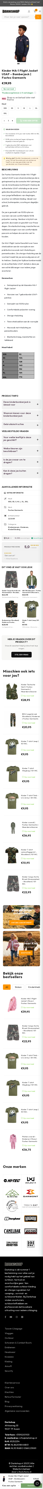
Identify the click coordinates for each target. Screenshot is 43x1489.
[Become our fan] (5, 1317)
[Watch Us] (11, 1317)
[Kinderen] (21, 917)
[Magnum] (31, 1218)
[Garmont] (31, 1193)
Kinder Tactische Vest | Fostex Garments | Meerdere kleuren (29, 688)
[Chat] (37, 1483)
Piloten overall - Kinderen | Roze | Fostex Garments (29, 1138)
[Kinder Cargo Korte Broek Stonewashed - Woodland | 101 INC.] (13, 883)
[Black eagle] (12, 1193)
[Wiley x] (31, 1180)
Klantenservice (12, 1382)
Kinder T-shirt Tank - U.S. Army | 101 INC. (30, 796)
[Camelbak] (12, 1231)
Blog (7, 1401)
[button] (35, 93)
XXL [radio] (5, 113)
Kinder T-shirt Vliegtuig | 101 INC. (30, 769)
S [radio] (18, 108)
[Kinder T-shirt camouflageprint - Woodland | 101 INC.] (12, 855)
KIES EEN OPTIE (30, 121)
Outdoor (9, 1338)
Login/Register (29, 11)
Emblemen (10, 1347)
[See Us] (17, 1317)
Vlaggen (9, 1333)
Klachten (9, 1392)
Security (9, 1371)
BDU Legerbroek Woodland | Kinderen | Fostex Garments (31, 716)
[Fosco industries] (31, 1231)
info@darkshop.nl (28, 1438)
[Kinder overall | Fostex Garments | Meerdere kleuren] (13, 828)
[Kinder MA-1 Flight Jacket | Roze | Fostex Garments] (12, 1004)
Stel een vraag (21, 655)
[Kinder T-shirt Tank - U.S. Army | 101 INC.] (12, 801)
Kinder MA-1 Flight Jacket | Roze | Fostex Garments (29, 1000)
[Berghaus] (12, 1218)
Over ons (9, 1387)
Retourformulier (13, 1397)
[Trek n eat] (31, 1206)
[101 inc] (31, 1244)
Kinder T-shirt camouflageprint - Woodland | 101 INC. (29, 852)
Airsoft (8, 1366)
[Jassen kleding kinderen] (21, 948)
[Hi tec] (12, 1180)
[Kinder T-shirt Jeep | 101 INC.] (12, 747)
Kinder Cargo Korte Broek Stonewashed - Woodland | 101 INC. (30, 880)
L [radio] (30, 108)
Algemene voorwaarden (17, 1411)
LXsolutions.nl (24, 1471)
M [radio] (24, 108)
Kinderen (9, 1356)
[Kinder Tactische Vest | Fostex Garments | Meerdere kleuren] (12, 691)
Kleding (8, 1361)
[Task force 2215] (12, 1244)
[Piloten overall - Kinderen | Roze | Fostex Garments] (13, 1142)
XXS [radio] (5, 108)
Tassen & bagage (13, 1328)
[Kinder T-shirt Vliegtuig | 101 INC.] (13, 774)
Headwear (10, 1352)
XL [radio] (36, 108)
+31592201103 (22, 1434)
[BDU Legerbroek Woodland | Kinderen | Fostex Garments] (13, 719)
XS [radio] (12, 108)
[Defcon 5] (12, 1206)
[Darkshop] (11, 11)
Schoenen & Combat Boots (18, 1342)
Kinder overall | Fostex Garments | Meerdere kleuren (30, 824)
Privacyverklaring (13, 1406)
